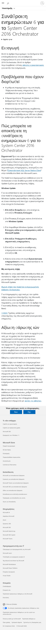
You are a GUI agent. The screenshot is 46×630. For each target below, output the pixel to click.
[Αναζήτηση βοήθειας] (8, 3)
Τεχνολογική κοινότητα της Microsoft (13, 560)
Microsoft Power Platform (10, 568)
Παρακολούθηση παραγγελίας (11, 457)
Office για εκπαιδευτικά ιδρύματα (12, 490)
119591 (4, 313)
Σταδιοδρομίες (7, 586)
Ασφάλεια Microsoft (8, 516)
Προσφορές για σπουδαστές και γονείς (14, 498)
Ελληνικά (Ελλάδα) (11, 604)
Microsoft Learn (7, 553)
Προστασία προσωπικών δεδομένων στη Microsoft (17, 594)
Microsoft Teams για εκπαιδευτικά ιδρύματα (16, 483)
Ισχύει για (7, 39)
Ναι (16, 412)
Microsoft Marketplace (9, 564)
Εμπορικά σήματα (17, 622)
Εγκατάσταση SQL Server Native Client (24, 170)
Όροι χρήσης (6, 622)
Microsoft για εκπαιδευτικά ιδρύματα (13, 475)
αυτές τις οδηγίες (33, 400)
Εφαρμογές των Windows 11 (11, 435)
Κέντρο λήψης (7, 450)
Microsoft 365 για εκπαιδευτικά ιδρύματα (15, 487)
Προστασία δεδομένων (28, 619)
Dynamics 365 (7, 524)
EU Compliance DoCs (9, 626)
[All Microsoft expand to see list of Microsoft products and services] (3, 3)
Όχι (29, 412)
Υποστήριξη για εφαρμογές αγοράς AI (14, 557)
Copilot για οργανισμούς (10, 424)
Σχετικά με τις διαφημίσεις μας (32, 622)
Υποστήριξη (7, 8)
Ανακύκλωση (6, 461)
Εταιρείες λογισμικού (9, 572)
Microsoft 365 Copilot (9, 535)
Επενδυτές (6, 597)
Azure (4, 520)
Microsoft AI (6, 512)
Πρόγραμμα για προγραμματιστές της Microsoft (16, 549)
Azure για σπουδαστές (9, 502)
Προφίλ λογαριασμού (9, 446)
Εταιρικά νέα (6, 590)
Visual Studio (6, 575)
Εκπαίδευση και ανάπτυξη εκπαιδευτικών (15, 494)
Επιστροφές (6, 453)
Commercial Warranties (9, 465)
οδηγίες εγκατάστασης (33, 65)
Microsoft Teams (7, 538)
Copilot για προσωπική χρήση (11, 428)
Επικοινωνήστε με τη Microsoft (12, 619)
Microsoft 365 (7, 431)
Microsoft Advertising (9, 531)
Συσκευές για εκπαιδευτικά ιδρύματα (13, 479)
